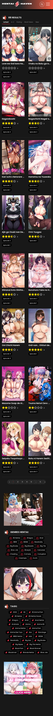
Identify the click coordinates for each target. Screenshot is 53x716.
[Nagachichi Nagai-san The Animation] (39, 99)
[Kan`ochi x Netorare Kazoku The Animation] (13, 157)
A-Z (12, 22)
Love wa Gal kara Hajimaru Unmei (13, 64)
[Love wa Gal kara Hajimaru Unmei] (13, 44)
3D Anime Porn (37, 612)
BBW (15, 542)
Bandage (42, 632)
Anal (41, 538)
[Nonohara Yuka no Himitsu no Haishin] (39, 270)
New (37, 22)
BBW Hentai (17, 636)
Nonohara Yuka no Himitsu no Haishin (39, 290)
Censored (41, 550)
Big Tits (43, 546)
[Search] (41, 4)
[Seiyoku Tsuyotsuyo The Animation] (13, 438)
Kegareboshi (8, 119)
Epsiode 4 (7, 127)
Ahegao (29, 538)
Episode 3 (7, 132)
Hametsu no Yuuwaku (39, 177)
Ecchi (35, 558)
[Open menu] (48, 4)
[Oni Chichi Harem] (13, 325)
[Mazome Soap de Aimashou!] (13, 383)
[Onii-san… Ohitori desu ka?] (39, 325)
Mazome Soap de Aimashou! (13, 403)
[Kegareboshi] (13, 99)
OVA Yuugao (34, 232)
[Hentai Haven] (17, 4)
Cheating (13, 554)
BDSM (25, 542)
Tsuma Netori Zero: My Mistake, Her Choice (39, 403)
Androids (15, 624)
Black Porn (19, 648)
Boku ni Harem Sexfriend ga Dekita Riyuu (39, 458)
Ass (30, 632)
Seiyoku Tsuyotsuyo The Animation (13, 458)
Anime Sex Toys (16, 632)
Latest (6, 22)
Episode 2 (7, 72)
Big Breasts (29, 546)
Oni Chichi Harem (11, 345)
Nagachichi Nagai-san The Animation (39, 119)
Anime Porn (36, 628)
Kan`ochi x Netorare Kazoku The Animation (13, 177)
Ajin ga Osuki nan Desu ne (13, 232)
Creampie (22, 558)
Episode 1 (6, 77)
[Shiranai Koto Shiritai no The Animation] (13, 270)
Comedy (27, 554)
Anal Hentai (39, 620)
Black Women (35, 648)
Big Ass (28, 640)
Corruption (41, 554)
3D (24, 612)
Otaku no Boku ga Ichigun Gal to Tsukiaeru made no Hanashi (39, 64)
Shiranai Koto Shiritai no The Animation (13, 290)
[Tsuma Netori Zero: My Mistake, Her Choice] (39, 383)
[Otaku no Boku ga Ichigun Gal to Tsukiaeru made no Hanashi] (39, 44)
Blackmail (12, 652)
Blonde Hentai (28, 652)
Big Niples (19, 644)
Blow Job (14, 550)
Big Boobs (14, 546)
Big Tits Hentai (35, 644)
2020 (15, 612)
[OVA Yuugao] (39, 212)
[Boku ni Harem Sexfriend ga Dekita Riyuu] (39, 438)
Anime (27, 624)
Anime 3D (40, 624)
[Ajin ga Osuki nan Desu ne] (13, 212)
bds (30, 636)
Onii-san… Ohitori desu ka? (39, 345)
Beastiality (38, 542)
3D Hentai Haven (34, 616)
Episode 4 (7, 354)
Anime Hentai (20, 628)
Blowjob (27, 550)
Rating (19, 22)
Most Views (28, 22)
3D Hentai (16, 538)
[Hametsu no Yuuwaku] (39, 157)
